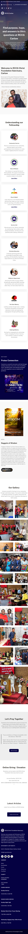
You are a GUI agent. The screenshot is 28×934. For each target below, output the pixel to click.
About (2, 863)
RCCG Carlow (9, 13)
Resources (3, 869)
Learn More (14, 178)
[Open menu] (26, 13)
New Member (4, 865)
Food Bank (3, 871)
